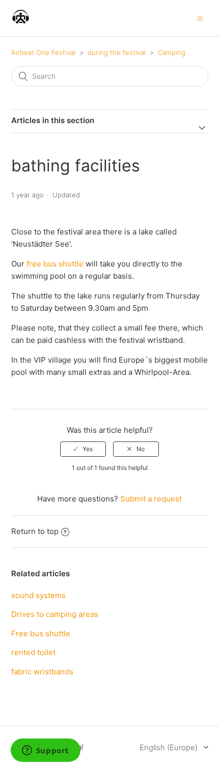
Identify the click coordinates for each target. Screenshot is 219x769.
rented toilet (33, 652)
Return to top (35, 531)
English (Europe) (170, 747)
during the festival (117, 52)
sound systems (38, 595)
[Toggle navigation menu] (200, 18)
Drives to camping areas (54, 614)
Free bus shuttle (40, 633)
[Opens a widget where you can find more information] (45, 751)
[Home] (20, 23)
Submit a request (151, 499)
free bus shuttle (55, 264)
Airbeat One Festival (43, 52)
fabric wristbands (42, 671)
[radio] (83, 449)
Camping (171, 52)
